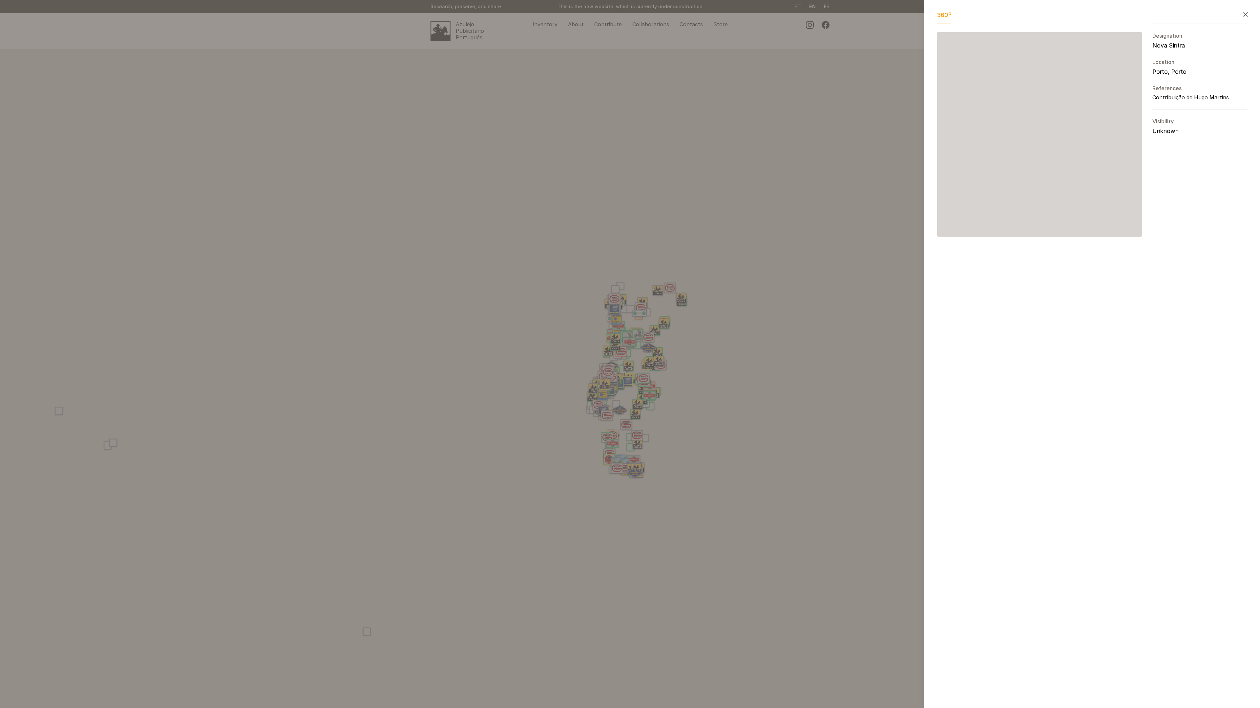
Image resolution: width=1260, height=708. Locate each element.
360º (944, 14)
